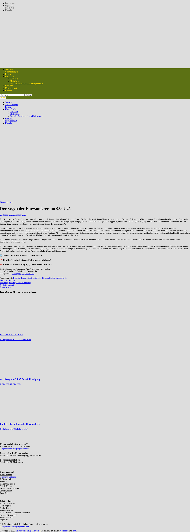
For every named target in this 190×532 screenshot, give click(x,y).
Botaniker (17, 278)
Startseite (9, 69)
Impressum (9, 5)
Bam (74, 531)
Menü (3, 98)
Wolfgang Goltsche (8, 477)
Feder (23, 278)
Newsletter (9, 8)
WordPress (64, 531)
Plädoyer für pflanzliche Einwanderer (20, 424)
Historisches (15, 81)
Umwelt (63, 278)
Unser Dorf (9, 76)
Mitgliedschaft (11, 88)
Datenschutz (10, 3)
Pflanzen (45, 278)
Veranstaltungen (11, 72)
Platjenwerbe (54, 278)
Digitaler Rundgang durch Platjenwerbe (26, 83)
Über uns (9, 86)
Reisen (8, 74)
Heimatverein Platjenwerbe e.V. (28, 531)
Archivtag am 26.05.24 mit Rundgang (20, 379)
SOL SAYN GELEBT (11, 334)
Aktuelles (14, 79)
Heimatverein (31, 278)
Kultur (39, 278)
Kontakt (8, 10)
